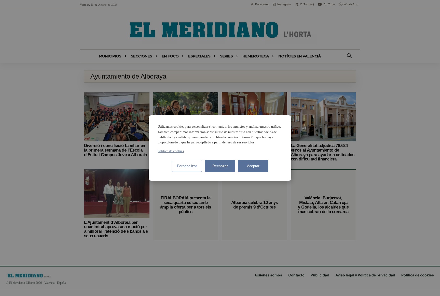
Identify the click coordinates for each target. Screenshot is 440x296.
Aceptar (253, 166)
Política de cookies (171, 151)
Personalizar (187, 166)
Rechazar (220, 166)
